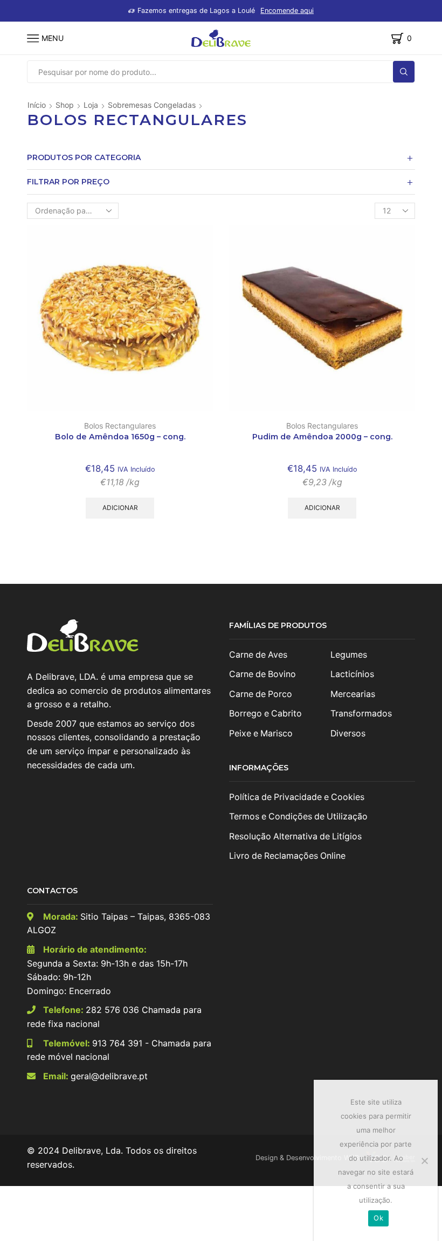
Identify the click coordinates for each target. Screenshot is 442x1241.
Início (36, 104)
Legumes (348, 655)
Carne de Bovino (262, 674)
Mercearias (352, 694)
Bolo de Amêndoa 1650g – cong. (120, 437)
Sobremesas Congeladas (152, 104)
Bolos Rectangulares (120, 425)
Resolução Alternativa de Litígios (295, 836)
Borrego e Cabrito (265, 713)
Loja (91, 104)
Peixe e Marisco (261, 733)
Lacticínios (352, 674)
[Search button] (404, 71)
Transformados (361, 713)
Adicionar (120, 508)
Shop (65, 104)
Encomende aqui (287, 10)
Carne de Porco (260, 694)
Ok (378, 1218)
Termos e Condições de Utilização (298, 816)
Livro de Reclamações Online (287, 856)
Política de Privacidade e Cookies (296, 797)
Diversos (347, 733)
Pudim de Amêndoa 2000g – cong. (322, 437)
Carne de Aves (258, 655)
